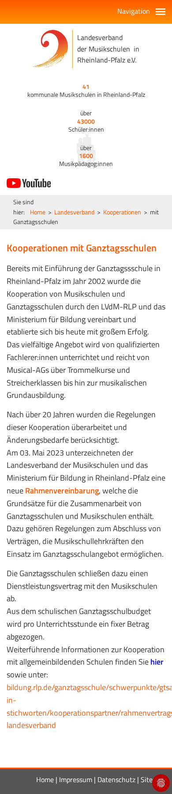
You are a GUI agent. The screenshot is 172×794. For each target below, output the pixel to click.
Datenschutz (116, 779)
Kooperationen (122, 212)
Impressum (75, 779)
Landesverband (74, 212)
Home (37, 212)
